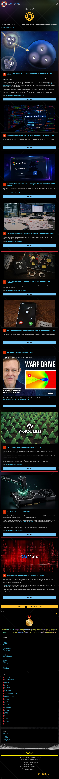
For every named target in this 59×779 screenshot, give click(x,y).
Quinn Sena (6, 682)
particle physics (16, 95)
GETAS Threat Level (29, 753)
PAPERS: (31, 768)
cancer (49, 629)
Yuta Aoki (6, 701)
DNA (4, 644)
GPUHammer (24, 521)
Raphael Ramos (7, 707)
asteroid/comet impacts (7, 656)
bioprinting (5, 667)
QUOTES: (31, 770)
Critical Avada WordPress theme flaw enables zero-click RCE (24, 447)
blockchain (43, 629)
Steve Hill (6, 712)
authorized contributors (10, 27)
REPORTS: (31, 764)
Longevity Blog (6, 734)
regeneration (25, 632)
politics (13, 632)
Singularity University (7, 648)
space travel (15, 402)
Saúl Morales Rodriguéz (9, 95)
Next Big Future (6, 737)
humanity (27, 631)
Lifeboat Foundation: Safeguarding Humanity (26, 4)
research (30, 632)
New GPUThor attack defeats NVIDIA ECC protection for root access (26, 512)
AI (5, 629)
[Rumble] (48, 774)
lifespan (55, 631)
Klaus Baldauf (7, 698)
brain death (46, 629)
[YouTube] (46, 774)
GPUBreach (30, 521)
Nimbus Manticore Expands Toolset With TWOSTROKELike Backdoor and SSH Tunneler (30, 136)
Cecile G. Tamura (7, 699)
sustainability (39, 632)
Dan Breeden (7, 684)
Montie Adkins (7, 720)
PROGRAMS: (32, 766)
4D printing (5, 642)
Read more (29, 99)
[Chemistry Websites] (29, 621)
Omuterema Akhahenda (9, 696)
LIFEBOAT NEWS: (32, 757)
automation (5, 660)
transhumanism (49, 632)
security (15, 464)
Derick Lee (6, 702)
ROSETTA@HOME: (22, 768)
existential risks (5, 631)
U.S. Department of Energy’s (36, 83)
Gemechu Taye (7, 688)
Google (16, 631)
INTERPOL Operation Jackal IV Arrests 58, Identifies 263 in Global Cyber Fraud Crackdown (28, 282)
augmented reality (6, 659)
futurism (15, 144)
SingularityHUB (6, 740)
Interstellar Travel (39, 631)
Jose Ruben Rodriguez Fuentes (10, 693)
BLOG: (31, 761)
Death (56, 629)
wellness (54, 632)
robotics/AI (15, 339)
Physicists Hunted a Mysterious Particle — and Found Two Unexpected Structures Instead (29, 74)
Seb (5, 715)
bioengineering (6, 663)
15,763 (35, 607)
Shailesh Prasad (7, 685)
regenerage (20, 632)
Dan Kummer (7, 695)
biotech (31, 629)
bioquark (26, 629)
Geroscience (5, 733)
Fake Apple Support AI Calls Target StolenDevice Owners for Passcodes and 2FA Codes (31, 331)
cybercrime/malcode (17, 290)
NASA (8, 632)
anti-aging (12, 629)
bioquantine (22, 629)
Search (56, 614)
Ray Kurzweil (5, 645)
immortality (33, 631)
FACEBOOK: (22, 757)
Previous (19, 607)
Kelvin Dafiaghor (7, 690)
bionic (4, 666)
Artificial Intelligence (17, 629)
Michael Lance (7, 716)
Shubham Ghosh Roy (8, 681)
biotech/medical (6, 668)
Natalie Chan (7, 709)
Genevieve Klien (7, 677)
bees (4, 661)
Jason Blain (6, 718)
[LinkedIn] (44, 774)
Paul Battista (7, 687)
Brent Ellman (7, 713)
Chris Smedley (7, 723)
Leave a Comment (21, 95)
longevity (5, 632)
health (19, 631)
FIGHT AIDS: (23, 764)
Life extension (49, 631)
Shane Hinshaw (7, 706)
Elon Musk (5, 647)
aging (3, 629)
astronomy (5, 657)
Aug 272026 (4, 74)
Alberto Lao (6, 704)
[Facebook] (39, 774)
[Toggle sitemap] (54, 4)
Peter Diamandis (6, 643)
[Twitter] (42, 774)
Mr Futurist (5, 736)
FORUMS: (26, 770)
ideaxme (30, 631)
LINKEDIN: (22, 759)
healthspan (23, 631)
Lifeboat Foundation (8, 774)
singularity (33, 632)
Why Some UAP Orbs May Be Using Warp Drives (20, 352)
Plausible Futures (6, 739)
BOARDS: (31, 763)
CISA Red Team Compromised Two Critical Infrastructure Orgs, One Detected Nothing (30, 233)
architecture (5, 655)
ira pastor (44, 631)
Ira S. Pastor (6, 721)
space (36, 632)
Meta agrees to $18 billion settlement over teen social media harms (25, 576)
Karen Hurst (6, 691)
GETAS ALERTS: (32, 759)
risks (31, 632)
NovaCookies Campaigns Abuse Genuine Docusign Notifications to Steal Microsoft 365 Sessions (31, 184)
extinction (9, 631)
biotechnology (36, 629)
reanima (16, 632)
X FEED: (23, 761)
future (11, 631)
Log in (4, 27)
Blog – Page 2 (29, 9)
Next (41, 607)
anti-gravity (5, 654)
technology (43, 632)
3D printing (5, 641)
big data (4, 662)
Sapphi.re (19, 774)
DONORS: (25, 763)
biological (5, 665)
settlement (7, 585)
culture (55, 629)
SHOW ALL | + (4, 724)
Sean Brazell (7, 710)
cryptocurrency (52, 629)
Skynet (4, 649)
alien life (4, 653)
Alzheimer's (7, 629)
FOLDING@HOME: (22, 766)
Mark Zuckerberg (6, 650)
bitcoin (40, 629)
